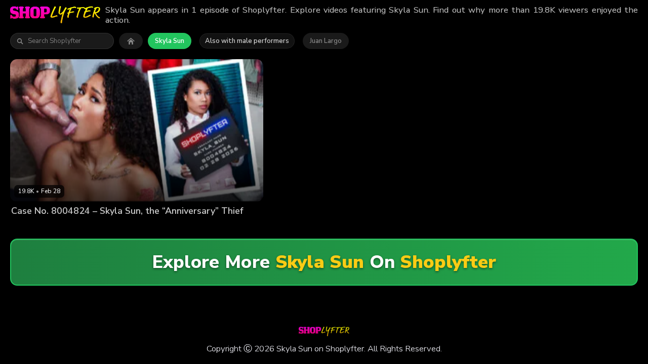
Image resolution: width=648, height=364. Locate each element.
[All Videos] (131, 41)
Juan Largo (326, 41)
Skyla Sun (169, 41)
